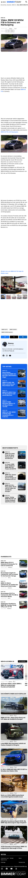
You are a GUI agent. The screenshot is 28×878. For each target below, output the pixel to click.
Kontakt (11, 858)
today (14, 2)
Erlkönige (3, 862)
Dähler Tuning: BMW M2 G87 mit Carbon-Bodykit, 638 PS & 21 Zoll (10, 499)
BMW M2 (7, 495)
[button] (25, 284)
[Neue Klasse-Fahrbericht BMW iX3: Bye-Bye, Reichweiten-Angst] (22, 373)
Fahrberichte (22, 862)
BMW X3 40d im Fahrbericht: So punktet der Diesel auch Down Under (9, 584)
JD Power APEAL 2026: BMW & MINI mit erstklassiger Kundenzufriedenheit (11, 685)
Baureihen (9, 4)
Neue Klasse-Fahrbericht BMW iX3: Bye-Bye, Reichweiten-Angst (9, 375)
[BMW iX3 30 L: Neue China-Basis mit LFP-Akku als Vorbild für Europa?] (22, 486)
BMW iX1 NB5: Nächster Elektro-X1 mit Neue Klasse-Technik (8, 404)
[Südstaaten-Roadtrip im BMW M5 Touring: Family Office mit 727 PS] (23, 605)
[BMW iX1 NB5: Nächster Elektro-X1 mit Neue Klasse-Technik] (22, 403)
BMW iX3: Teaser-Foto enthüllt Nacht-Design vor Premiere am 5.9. (10, 477)
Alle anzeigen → (22, 661)
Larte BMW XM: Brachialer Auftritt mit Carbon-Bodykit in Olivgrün (13, 744)
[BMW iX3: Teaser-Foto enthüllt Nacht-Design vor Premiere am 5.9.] (22, 476)
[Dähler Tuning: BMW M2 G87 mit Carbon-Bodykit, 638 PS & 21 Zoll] (22, 498)
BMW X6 (14, 4)
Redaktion (10, 567)
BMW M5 (3, 591)
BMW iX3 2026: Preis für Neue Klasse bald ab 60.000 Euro (9, 393)
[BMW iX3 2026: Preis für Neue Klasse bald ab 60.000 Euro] (22, 393)
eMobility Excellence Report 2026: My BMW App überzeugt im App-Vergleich (13, 821)
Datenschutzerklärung (20, 866)
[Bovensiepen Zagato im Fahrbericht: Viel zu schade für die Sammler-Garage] (23, 574)
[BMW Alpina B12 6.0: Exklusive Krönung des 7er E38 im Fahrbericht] (23, 564)
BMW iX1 (4, 400)
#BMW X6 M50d (13, 329)
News (20, 858)
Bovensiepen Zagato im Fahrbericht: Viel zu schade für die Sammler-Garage (9, 574)
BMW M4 (3, 571)
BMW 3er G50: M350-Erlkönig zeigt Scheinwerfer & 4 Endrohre (9, 414)
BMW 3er (4, 410)
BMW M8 (7, 462)
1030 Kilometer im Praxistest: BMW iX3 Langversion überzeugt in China (14, 847)
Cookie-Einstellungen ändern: (7, 866)
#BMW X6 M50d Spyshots (7, 332)
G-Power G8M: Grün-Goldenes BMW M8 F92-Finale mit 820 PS (10, 466)
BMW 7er (3, 560)
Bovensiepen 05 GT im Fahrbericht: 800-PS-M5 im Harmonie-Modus (9, 595)
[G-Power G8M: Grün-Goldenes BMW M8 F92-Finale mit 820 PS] (22, 465)
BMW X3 (3, 581)
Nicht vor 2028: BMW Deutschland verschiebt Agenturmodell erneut (12, 796)
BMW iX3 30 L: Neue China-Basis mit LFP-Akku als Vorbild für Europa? (10, 488)
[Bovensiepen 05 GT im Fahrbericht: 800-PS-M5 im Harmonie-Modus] (23, 594)
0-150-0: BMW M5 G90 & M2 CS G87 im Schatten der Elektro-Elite (14, 770)
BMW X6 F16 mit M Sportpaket (9, 132)
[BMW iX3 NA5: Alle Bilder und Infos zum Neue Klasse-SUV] (22, 384)
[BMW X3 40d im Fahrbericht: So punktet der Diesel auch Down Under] (23, 584)
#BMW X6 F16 (4, 329)
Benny (10, 28)
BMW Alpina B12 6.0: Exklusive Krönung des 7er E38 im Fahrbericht (9, 564)
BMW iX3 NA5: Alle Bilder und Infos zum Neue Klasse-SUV (8, 384)
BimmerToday (3, 4)
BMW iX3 (4, 370)
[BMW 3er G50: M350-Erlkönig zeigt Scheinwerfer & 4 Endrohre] (22, 413)
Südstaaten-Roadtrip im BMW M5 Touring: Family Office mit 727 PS (8, 605)
